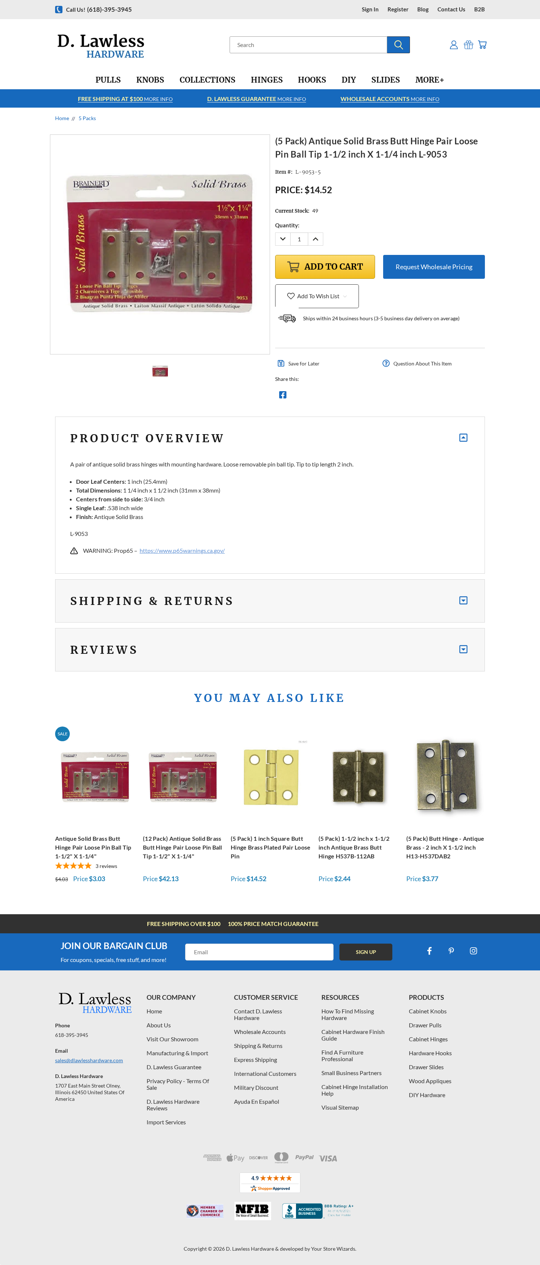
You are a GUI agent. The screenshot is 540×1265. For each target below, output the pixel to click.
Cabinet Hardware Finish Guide (353, 1035)
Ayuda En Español (256, 1101)
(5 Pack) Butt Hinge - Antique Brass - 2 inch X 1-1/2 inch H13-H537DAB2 (445, 847)
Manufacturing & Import (177, 1052)
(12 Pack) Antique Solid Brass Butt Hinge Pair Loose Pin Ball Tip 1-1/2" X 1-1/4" (182, 847)
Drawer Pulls (425, 1024)
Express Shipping (255, 1059)
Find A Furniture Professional (342, 1055)
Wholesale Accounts (260, 1031)
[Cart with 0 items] (482, 44)
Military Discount (256, 1087)
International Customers (265, 1073)
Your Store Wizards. (333, 1249)
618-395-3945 (71, 1035)
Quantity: (287, 225)
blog (423, 9)
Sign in (370, 9)
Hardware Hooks (430, 1052)
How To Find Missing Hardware (347, 1014)
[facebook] (429, 951)
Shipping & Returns (258, 1045)
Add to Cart (95, 776)
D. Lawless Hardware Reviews (173, 1104)
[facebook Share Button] (283, 397)
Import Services (166, 1121)
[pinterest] (451, 951)
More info (125, 98)
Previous (521, 1242)
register (398, 9)
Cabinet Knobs (428, 1011)
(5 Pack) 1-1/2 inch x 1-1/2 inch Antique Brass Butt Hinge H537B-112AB (353, 847)
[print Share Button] (336, 397)
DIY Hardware (427, 1094)
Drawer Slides (426, 1066)
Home (154, 1011)
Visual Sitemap (340, 1107)
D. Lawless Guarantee (174, 1066)
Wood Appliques (430, 1080)
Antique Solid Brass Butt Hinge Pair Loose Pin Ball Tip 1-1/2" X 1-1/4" (93, 847)
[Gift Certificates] (468, 44)
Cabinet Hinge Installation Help (354, 1090)
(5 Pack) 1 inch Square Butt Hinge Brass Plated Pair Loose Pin (270, 847)
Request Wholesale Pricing (434, 267)
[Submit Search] (398, 44)
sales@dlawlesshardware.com (89, 1060)
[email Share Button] (309, 397)
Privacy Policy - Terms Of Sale (178, 1084)
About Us (159, 1024)
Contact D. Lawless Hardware (258, 1014)
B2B (479, 9)
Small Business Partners (351, 1072)
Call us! (99, 9)
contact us (451, 9)
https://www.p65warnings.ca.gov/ (182, 550)
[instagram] (473, 951)
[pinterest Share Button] (362, 397)
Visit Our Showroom (172, 1038)
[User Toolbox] (453, 44)
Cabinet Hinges (428, 1038)
